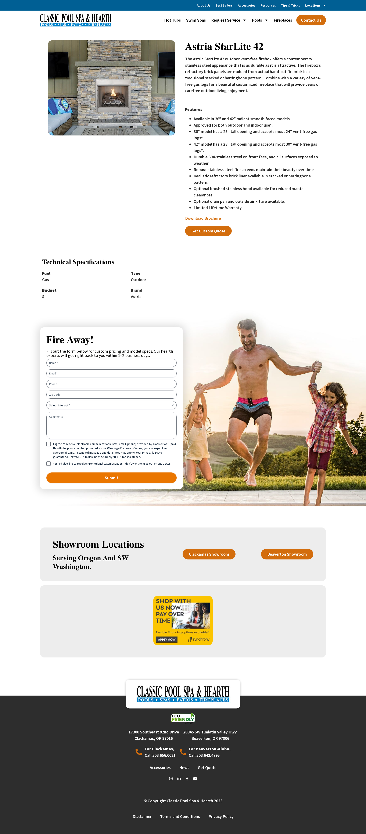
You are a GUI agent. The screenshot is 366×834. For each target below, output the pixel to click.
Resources (268, 5)
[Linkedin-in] (179, 778)
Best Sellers (224, 5)
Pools (257, 20)
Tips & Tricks (290, 5)
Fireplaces (283, 20)
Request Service (225, 20)
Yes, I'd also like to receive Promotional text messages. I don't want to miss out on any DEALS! (112, 463)
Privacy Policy (221, 816)
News (184, 767)
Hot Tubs (172, 20)
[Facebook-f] (187, 778)
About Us (203, 5)
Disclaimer (142, 816)
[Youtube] (195, 778)
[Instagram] (171, 778)
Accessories (246, 5)
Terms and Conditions (180, 816)
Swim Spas (196, 20)
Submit (111, 477)
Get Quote (207, 767)
